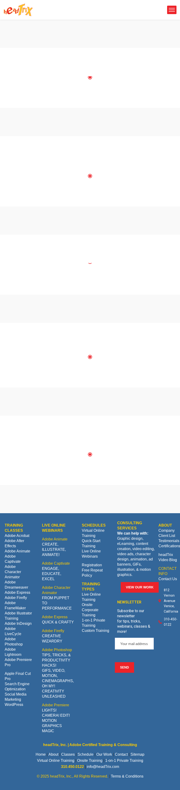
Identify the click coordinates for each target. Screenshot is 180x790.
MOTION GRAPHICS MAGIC (52, 726)
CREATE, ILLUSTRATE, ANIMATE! (54, 549)
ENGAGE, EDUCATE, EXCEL (51, 574)
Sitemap (137, 754)
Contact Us (167, 579)
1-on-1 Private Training (124, 761)
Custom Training (95, 631)
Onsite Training (89, 761)
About (53, 754)
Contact (121, 754)
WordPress (14, 705)
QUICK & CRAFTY (58, 622)
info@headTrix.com (103, 767)
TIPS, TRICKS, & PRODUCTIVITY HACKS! (56, 660)
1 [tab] (90, 77)
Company (166, 530)
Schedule (86, 754)
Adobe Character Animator (13, 572)
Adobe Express (17, 592)
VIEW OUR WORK (140, 587)
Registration (92, 565)
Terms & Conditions (127, 776)
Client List (166, 536)
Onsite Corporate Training (90, 610)
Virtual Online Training (55, 761)
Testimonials (168, 541)
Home (41, 754)
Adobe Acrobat (17, 536)
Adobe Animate (17, 551)
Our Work (104, 754)
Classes (68, 754)
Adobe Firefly (16, 598)
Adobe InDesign (18, 624)
